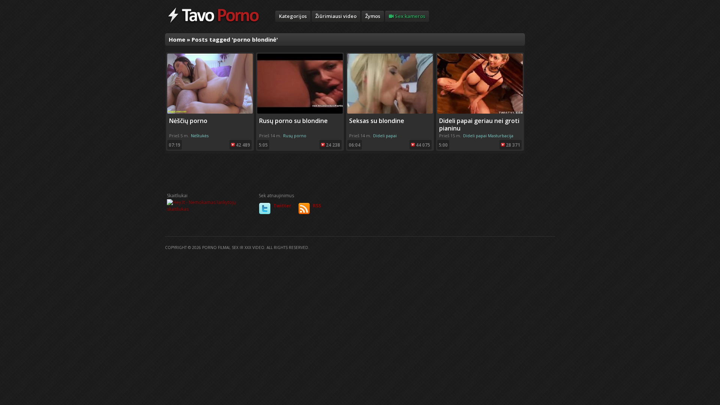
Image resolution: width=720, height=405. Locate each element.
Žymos (372, 16)
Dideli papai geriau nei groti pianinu (479, 124)
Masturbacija (500, 135)
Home (177, 39)
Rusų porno (294, 135)
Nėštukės (199, 135)
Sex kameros (409, 16)
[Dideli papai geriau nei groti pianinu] (480, 112)
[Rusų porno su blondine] (300, 112)
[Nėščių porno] (210, 112)
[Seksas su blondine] (390, 112)
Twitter (282, 205)
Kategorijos (293, 16)
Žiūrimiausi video (336, 16)
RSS (317, 205)
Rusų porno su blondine (293, 121)
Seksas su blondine (376, 121)
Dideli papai (385, 135)
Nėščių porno (188, 121)
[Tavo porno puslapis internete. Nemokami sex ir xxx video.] (213, 22)
